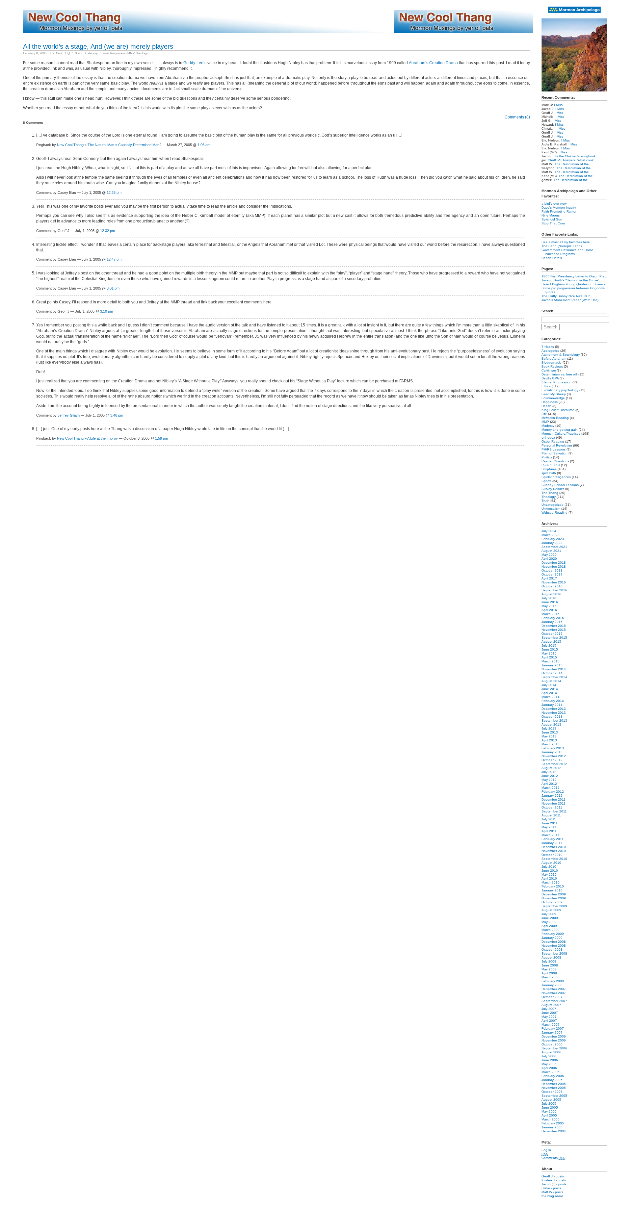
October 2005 (552, 1091)
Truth (545, 500)
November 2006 (553, 1040)
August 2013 (551, 724)
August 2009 (551, 910)
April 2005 (549, 1115)
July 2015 (548, 645)
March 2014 (550, 697)
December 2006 (553, 1036)
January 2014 (552, 705)
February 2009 (552, 934)
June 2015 (549, 649)
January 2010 (552, 890)
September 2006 (554, 1048)
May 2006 (549, 1064)
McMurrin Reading (555, 418)
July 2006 (548, 1056)
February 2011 (552, 839)
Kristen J (548, 1180)
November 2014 (553, 669)
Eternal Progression (113, 53)
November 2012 (553, 756)
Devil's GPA (550, 378)
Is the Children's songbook (575, 156)
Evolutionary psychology (559, 390)
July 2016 (548, 598)
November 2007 (553, 993)
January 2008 (552, 985)
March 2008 (550, 977)
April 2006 (549, 1068)
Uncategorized (552, 504)
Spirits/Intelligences (556, 477)
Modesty (547, 425)
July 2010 (548, 866)
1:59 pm (161, 438)
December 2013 (553, 708)
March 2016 (550, 614)
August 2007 (551, 1005)
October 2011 (551, 807)
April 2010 (549, 878)
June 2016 (549, 602)
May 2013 (549, 736)
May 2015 (549, 653)
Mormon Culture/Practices (560, 433)
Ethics (546, 386)
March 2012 (550, 787)
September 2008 (554, 953)
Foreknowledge (553, 398)
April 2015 (549, 657)
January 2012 (552, 795)
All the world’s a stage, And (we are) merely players (98, 46)
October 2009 (552, 902)
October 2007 (552, 997)
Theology (141, 53)
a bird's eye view (553, 203)
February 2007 (552, 1028)
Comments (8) (517, 117)
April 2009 (549, 926)
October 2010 (552, 855)
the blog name (552, 1196)
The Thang (549, 493)
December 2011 (553, 799)
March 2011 (550, 835)
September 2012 (554, 764)
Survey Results (552, 489)
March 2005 (550, 1119)
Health (546, 406)
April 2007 (549, 1020)
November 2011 (553, 803)
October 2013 (552, 716)
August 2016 (551, 594)
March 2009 (550, 930)
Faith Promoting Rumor (558, 211)
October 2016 (552, 586)
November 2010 (553, 851)
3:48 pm (116, 415)
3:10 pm (106, 311)
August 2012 (551, 768)
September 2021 (554, 547)
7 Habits (547, 346)
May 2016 (549, 606)
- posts (559, 1176)
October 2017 (552, 574)
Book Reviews (552, 366)
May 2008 (549, 969)
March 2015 (550, 661)
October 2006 (552, 1044)
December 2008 (553, 941)
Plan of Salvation (554, 453)
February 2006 (552, 1076)
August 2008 (551, 957)
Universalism (550, 508)
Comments (553, 1158)
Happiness (549, 402)
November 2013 (553, 712)
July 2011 (548, 819)
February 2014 (552, 701)
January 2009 (552, 937)
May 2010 (549, 874)
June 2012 (549, 776)
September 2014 (554, 677)
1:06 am (204, 145)
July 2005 (548, 1103)
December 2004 (553, 1131)
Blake (545, 1188)
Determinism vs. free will (559, 374)
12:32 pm (107, 231)
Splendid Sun (551, 219)
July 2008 (548, 961)
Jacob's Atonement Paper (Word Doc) (569, 300)
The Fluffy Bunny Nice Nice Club (566, 296)
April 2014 (549, 693)
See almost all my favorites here (565, 242)
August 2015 (551, 641)
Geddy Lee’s (194, 63)
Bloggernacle (551, 362)
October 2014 (552, 673)
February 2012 (552, 791)
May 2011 (548, 827)
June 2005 (549, 1107)
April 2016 (549, 610)
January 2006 (552, 1080)
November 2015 (553, 629)
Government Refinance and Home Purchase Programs (567, 252)
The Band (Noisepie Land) (561, 246)
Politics (546, 457)
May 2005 (549, 1111)
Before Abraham (553, 358)
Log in (546, 1150)
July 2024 (548, 531)
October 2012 (552, 760)
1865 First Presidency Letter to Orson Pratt (574, 276)
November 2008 (553, 945)
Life (544, 414)
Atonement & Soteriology (560, 354)
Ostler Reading (552, 441)
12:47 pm (114, 259)
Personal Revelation (556, 445)
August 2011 (551, 815)
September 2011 (554, 811)
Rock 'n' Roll (550, 465)
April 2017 (549, 578)
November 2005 (553, 1088)
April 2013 (549, 740)
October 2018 (552, 570)
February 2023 (552, 539)
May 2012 (549, 780)
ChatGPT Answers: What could (571, 160)
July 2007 (548, 1009)
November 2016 (553, 582)
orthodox (548, 437)
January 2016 (552, 622)
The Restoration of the (572, 164)
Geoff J (547, 1176)
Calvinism (548, 370)
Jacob (546, 1184)
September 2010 (554, 859)
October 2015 (552, 633)
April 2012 (549, 783)
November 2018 (553, 566)
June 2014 (549, 689)
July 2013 (548, 728)
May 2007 (549, 1016)
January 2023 (552, 543)
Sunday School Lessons (560, 485)
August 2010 (551, 862)
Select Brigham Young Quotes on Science (573, 284)
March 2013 (550, 744)
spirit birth (548, 473)
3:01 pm (113, 288)
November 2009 (553, 898)
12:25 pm (114, 192)
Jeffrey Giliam (69, 415)
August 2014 (551, 681)
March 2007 (550, 1024)
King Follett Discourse (557, 410)
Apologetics (550, 350)
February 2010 (552, 886)
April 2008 (549, 973)
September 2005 (554, 1095)
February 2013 (552, 748)
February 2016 (552, 618)
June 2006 (549, 1060)
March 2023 (550, 535)
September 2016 (554, 590)
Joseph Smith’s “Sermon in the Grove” (570, 280)
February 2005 (552, 1123)
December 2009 (553, 894)
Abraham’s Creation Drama (433, 63)
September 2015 (554, 637)
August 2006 (551, 1052)
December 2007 (553, 989)
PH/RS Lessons (553, 449)
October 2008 (552, 949)
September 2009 (554, 906)
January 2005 (552, 1127)
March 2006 (550, 1072)
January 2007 (552, 1032)
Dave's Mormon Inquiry (558, 207)
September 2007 (554, 1001)
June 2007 (549, 1013)
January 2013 (552, 752)
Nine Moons (550, 215)
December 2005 (553, 1084)
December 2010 (553, 847)
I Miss (558, 105)
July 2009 (548, 914)
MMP (130, 53)
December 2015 (553, 626)
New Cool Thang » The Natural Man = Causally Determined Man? (109, 145)
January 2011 (551, 843)
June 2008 (549, 965)
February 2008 (552, 981)
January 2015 (552, 665)
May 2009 (549, 922)
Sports (546, 481)
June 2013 (549, 732)
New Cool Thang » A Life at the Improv (87, 438)
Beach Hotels (551, 258)
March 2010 (550, 882)
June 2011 (549, 823)
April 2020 (549, 558)
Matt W (546, 1192)
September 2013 (554, 720)
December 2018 (553, 562)
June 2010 (549, 870)
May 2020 (549, 554)
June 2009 (549, 918)
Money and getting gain (559, 429)
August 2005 (551, 1099)
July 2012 (548, 772)
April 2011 (549, 831)
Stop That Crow (553, 223)
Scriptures (549, 469)
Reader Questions (555, 461)
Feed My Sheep (553, 394)
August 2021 (551, 551)
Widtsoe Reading (554, 512)
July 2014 (548, 685)
